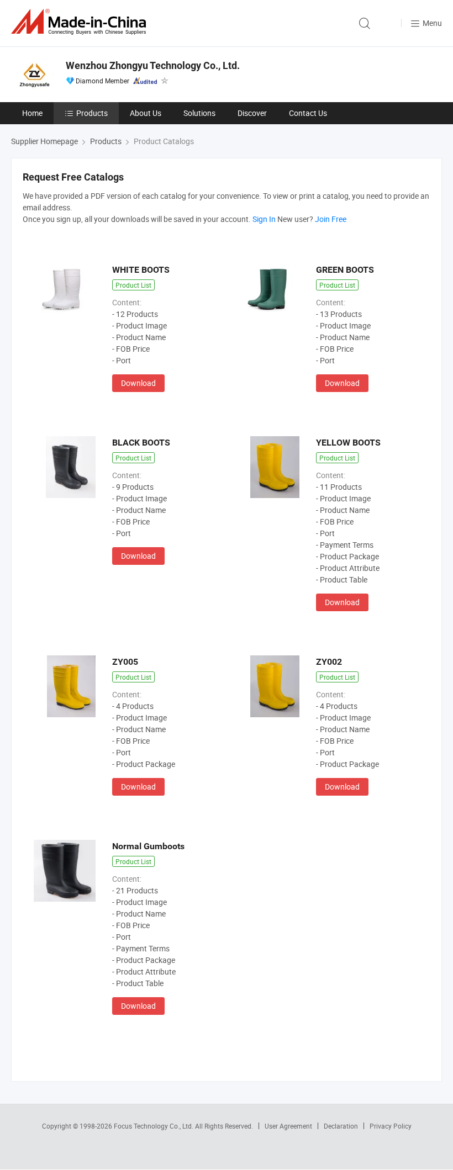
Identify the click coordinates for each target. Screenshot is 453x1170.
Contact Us (308, 113)
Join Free (330, 219)
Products (92, 113)
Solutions (199, 113)
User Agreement (288, 1125)
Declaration (341, 1125)
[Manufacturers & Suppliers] (80, 22)
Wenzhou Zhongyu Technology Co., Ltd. (153, 65)
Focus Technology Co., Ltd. (154, 1125)
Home (32, 113)
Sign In (264, 219)
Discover (252, 113)
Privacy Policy (391, 1125)
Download (138, 383)
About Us (145, 113)
